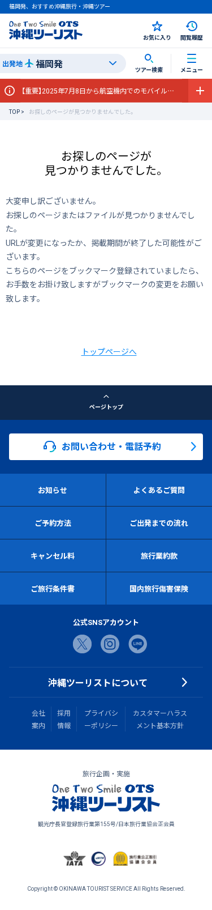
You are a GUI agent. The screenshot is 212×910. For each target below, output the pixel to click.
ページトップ (106, 406)
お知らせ (52, 489)
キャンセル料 (53, 555)
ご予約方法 (52, 522)
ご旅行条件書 (53, 588)
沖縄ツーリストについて (98, 682)
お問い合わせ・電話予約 (111, 446)
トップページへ (109, 351)
